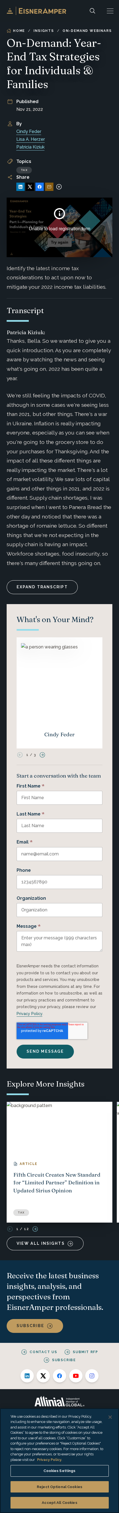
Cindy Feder (28, 131)
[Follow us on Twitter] (43, 1375)
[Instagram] (92, 1375)
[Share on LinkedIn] (20, 187)
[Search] (92, 11)
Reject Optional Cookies (59, 1487)
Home (19, 31)
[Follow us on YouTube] (75, 1375)
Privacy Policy (29, 1013)
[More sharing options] (59, 187)
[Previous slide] (20, 755)
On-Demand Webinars (87, 31)
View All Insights (41, 1243)
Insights (43, 31)
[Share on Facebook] (39, 187)
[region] (59, 1460)
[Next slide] (42, 755)
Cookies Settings (59, 1471)
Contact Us (43, 1352)
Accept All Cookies (59, 1503)
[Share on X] (30, 187)
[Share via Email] (49, 187)
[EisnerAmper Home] (36, 11)
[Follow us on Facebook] (59, 1375)
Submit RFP (85, 1352)
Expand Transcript (42, 587)
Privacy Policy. (49, 1460)
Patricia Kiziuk (30, 147)
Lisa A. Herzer (30, 139)
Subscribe (30, 1325)
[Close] (110, 1417)
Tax (24, 170)
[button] (110, 11)
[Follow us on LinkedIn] (27, 1375)
